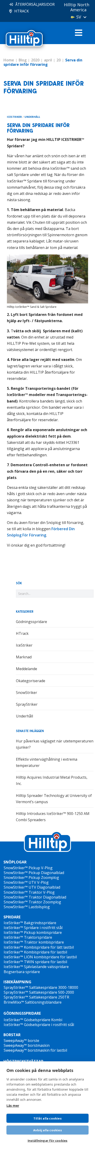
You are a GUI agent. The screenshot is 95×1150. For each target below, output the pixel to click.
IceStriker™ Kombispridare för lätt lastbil (39, 947)
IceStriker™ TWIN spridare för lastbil (35, 961)
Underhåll (32, 116)
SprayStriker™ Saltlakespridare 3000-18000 (41, 987)
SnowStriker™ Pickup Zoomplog (31, 877)
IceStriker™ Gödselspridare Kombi (33, 1019)
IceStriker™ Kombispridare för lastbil (35, 952)
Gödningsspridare (31, 621)
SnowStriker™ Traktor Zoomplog (32, 902)
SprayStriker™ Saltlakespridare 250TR (36, 997)
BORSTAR (12, 1035)
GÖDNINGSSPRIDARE (22, 1013)
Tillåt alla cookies (47, 1118)
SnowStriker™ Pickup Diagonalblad (34, 872)
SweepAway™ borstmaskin (27, 1045)
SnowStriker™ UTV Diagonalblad (32, 887)
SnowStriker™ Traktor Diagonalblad (35, 897)
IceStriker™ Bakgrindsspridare (30, 922)
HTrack (22, 633)
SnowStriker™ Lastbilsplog (27, 906)
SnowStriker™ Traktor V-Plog (29, 892)
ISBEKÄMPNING (17, 982)
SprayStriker (27, 704)
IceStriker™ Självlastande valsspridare (36, 966)
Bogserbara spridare (22, 971)
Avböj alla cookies (47, 1130)
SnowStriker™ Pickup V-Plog (28, 867)
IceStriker (14, 116)
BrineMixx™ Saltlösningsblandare (33, 1002)
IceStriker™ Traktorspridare (28, 937)
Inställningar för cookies (48, 1140)
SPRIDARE (12, 917)
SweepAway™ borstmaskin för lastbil (35, 1050)
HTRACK (21, 11)
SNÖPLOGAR (15, 862)
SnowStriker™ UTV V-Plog (26, 882)
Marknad (24, 657)
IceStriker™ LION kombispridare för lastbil (40, 956)
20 (58, 60)
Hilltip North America (76, 7)
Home (8, 60)
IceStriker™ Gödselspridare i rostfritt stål (39, 1024)
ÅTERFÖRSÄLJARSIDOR (35, 4)
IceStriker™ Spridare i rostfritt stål (33, 927)
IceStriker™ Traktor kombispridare (34, 942)
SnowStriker (26, 692)
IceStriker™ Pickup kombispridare (33, 932)
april (48, 60)
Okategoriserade (30, 680)
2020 (35, 60)
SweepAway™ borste (21, 1040)
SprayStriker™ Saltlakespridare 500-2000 (39, 992)
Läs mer (12, 1105)
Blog (23, 60)
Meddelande (26, 668)
